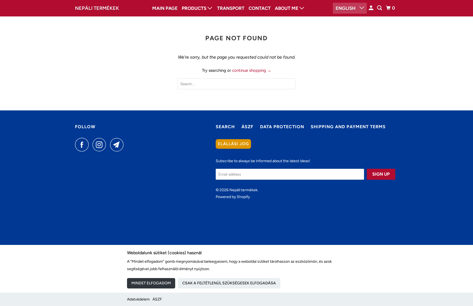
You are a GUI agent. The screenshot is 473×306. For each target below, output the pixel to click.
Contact (260, 8)
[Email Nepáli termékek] (118, 144)
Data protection (282, 126)
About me (287, 8)
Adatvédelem (138, 299)
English (346, 8)
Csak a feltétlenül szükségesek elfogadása (229, 283)
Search (225, 126)
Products (194, 8)
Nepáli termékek (97, 8)
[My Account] (371, 8)
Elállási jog (233, 143)
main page (165, 8)
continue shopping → (251, 70)
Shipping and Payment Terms (348, 126)
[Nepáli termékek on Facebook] (83, 144)
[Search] (380, 8)
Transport (230, 8)
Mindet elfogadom (151, 283)
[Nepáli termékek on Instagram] (101, 144)
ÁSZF (157, 299)
